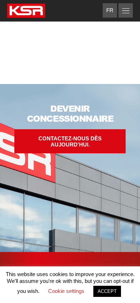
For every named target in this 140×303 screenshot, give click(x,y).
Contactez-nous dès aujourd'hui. (70, 141)
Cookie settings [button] (66, 291)
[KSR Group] (26, 12)
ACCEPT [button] (107, 291)
